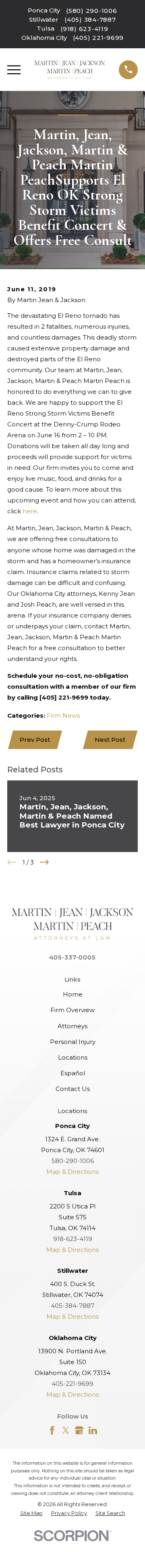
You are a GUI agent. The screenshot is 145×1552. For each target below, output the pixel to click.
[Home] (70, 69)
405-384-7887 (72, 1305)
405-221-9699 (72, 1383)
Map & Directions (72, 1171)
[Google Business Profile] (79, 1430)
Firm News (63, 715)
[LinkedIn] (93, 1430)
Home (73, 994)
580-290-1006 (73, 1161)
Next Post (110, 739)
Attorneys (72, 1026)
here (30, 511)
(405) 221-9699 (98, 38)
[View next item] (44, 862)
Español (72, 1073)
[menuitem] (31, 1513)
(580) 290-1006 (91, 11)
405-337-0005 (72, 957)
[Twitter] (66, 1430)
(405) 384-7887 (90, 19)
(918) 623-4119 (84, 29)
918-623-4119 (72, 1239)
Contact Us (73, 1089)
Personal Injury (72, 1042)
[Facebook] (52, 1430)
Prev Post (35, 739)
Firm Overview (72, 1010)
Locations (72, 1057)
